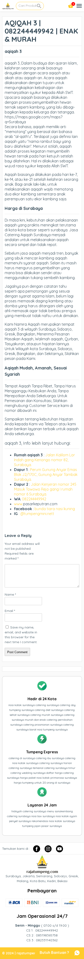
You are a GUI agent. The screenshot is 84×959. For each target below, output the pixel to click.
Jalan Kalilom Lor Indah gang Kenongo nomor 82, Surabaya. (44, 460)
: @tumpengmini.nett (36, 513)
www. (18, 504)
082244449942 (34, 499)
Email (10, 611)
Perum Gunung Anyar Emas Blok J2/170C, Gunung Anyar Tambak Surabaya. (45, 474)
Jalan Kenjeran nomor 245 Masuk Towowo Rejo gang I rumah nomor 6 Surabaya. (45, 489)
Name (10, 594)
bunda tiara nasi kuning (55, 508)
